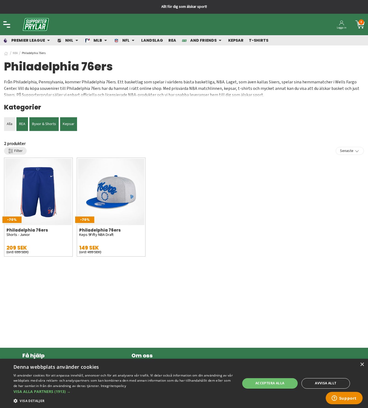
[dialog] (184, 383)
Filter (18, 151)
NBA (15, 53)
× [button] (362, 365)
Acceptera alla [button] (269, 383)
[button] (123, 391)
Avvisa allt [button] (325, 383)
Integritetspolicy (113, 386)
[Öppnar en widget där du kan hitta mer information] (344, 398)
